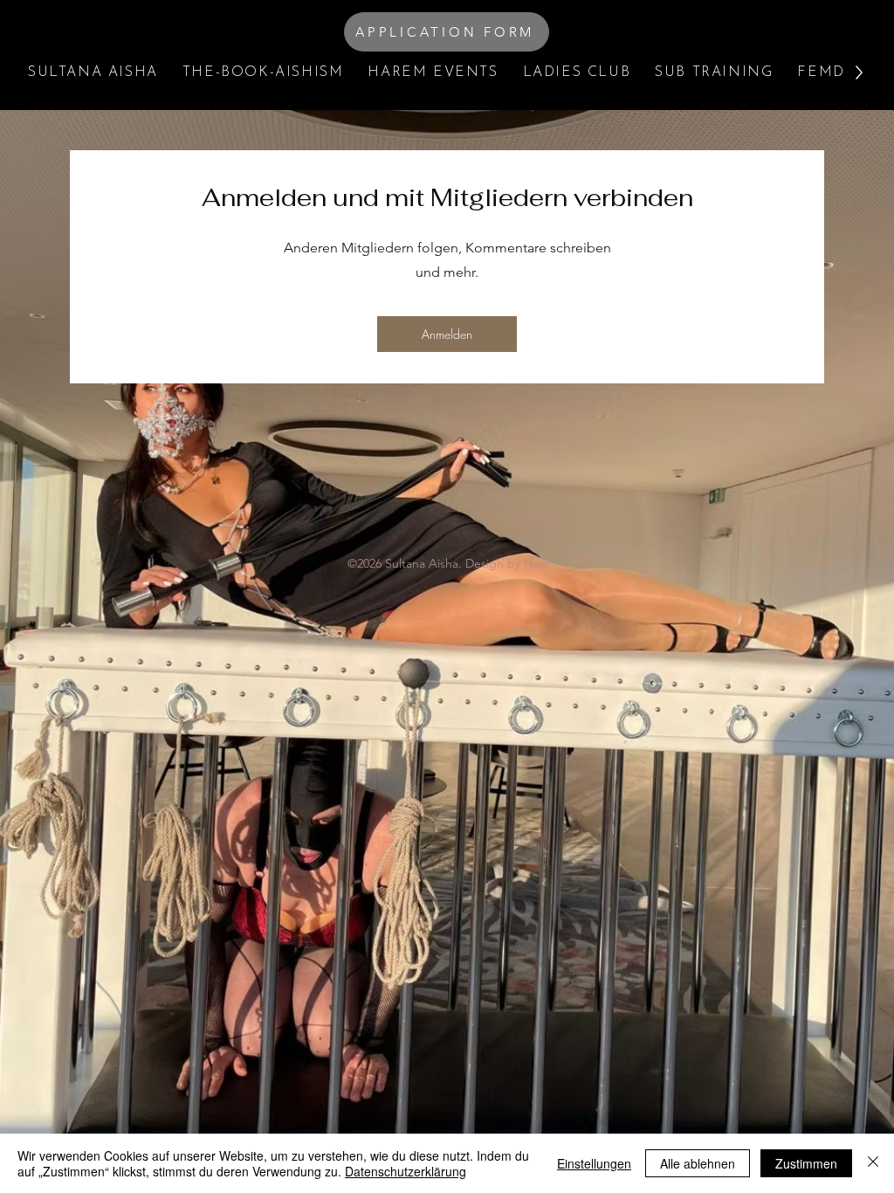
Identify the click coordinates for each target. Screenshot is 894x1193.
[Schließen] (873, 1163)
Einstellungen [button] (594, 1163)
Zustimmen (806, 1163)
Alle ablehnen (697, 1163)
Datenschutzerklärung (405, 1171)
